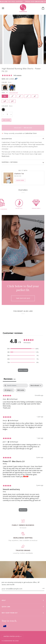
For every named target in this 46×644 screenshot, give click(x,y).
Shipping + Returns (10, 162)
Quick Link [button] (6, 606)
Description (7, 138)
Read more (5, 156)
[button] (23, 349)
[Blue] (12, 88)
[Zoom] (7, 60)
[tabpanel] (23, 449)
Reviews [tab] (9, 378)
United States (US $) (12, 636)
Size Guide (6, 120)
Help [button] (4, 600)
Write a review (23, 370)
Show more (23, 510)
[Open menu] (5, 8)
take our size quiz (23, 298)
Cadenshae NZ (9, 640)
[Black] (5, 88)
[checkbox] (21, 390)
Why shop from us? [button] (10, 613)
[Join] (42, 588)
